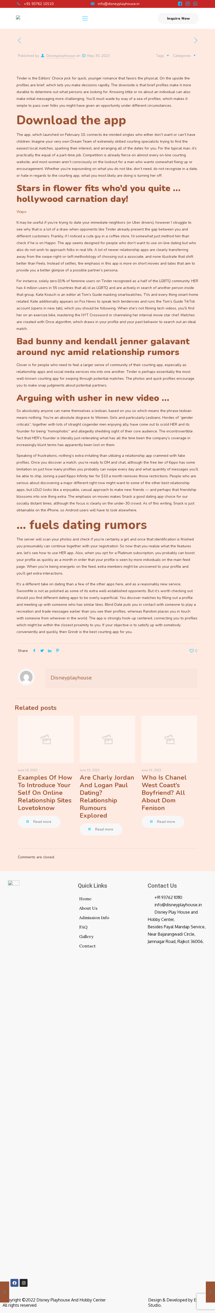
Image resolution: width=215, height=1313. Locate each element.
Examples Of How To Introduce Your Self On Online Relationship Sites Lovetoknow (45, 792)
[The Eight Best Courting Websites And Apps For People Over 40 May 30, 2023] (4, 1292)
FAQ (83, 927)
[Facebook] (14, 1283)
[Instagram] (24, 1283)
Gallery (86, 936)
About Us (88, 908)
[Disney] (18, 18)
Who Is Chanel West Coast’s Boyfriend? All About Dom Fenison (164, 792)
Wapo (21, 211)
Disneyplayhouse (60, 55)
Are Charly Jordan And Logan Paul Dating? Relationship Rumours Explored (107, 796)
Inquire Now (178, 18)
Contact (87, 945)
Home (85, 898)
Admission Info (94, 917)
